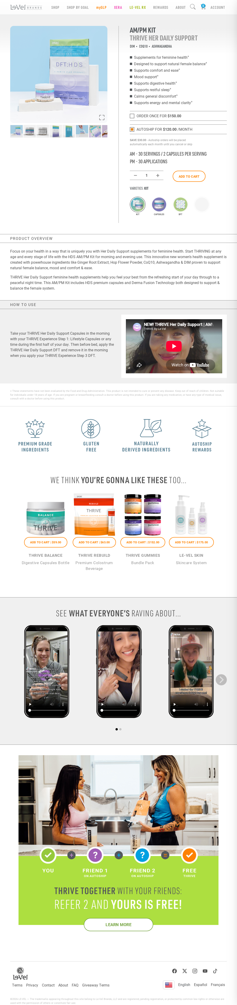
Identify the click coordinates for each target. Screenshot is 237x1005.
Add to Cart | (45, 542)
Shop (55, 7)
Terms (17, 985)
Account (218, 7)
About (63, 985)
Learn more (118, 924)
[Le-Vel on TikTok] (215, 971)
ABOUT (181, 7)
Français (218, 984)
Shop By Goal (78, 7)
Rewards (160, 7)
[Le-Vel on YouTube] (205, 971)
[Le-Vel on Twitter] (184, 971)
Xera (118, 7)
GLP (101, 7)
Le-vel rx (138, 7)
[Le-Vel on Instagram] (195, 971)
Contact (48, 985)
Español (200, 984)
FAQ (75, 985)
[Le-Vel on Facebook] (174, 971)
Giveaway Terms (95, 985)
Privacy (32, 985)
